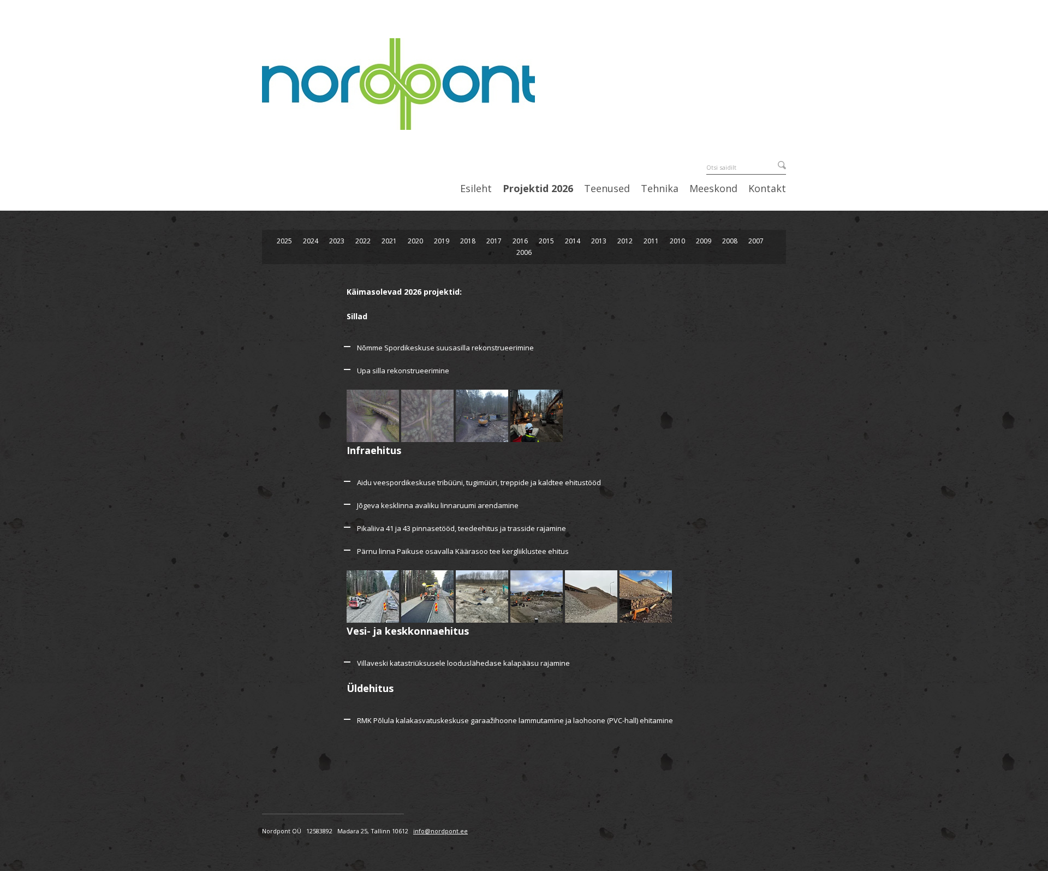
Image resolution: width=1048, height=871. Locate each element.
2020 (415, 241)
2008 (729, 241)
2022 (363, 241)
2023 (336, 241)
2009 (703, 241)
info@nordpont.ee (440, 831)
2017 (494, 241)
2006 (524, 252)
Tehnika (659, 189)
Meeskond (713, 189)
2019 (441, 241)
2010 (677, 241)
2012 (625, 241)
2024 (310, 241)
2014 (572, 241)
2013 (598, 241)
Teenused (607, 189)
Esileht (476, 189)
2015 (546, 241)
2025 (284, 241)
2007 (756, 241)
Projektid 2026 (538, 189)
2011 (651, 241)
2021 (389, 241)
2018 (467, 241)
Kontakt (767, 189)
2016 (520, 241)
